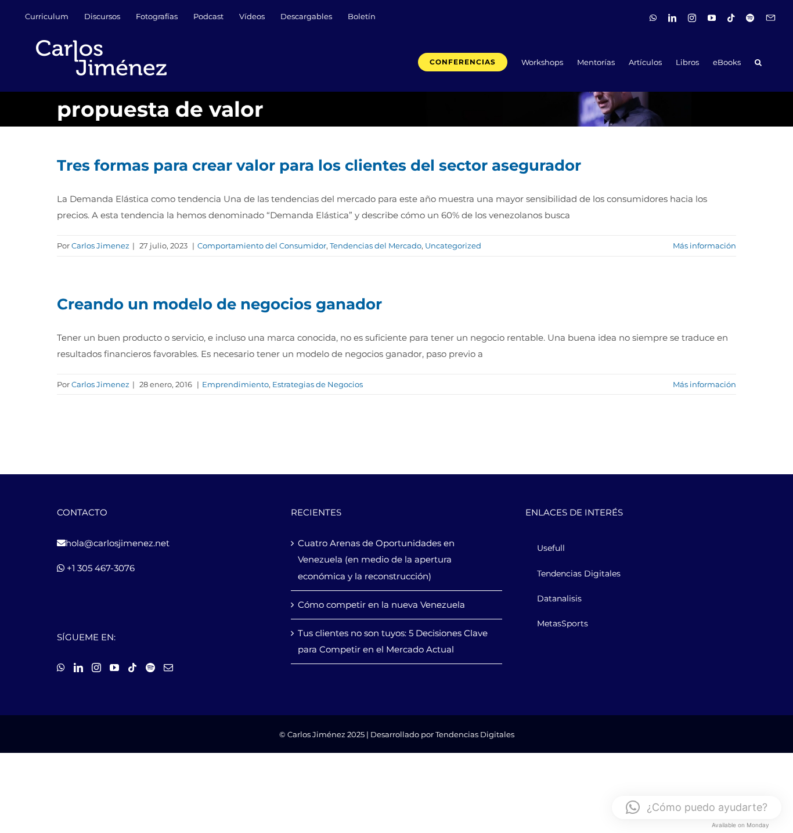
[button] (758, 61)
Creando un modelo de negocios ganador (219, 304)
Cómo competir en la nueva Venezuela (381, 604)
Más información (704, 245)
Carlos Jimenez (100, 245)
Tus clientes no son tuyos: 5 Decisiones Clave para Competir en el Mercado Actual (393, 641)
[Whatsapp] (61, 667)
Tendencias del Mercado (375, 245)
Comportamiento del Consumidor (261, 245)
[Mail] (168, 667)
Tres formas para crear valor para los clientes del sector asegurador (319, 165)
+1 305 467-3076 (99, 568)
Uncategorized (453, 245)
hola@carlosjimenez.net (118, 543)
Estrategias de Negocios (317, 384)
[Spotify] (150, 667)
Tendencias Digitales (474, 734)
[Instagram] (96, 667)
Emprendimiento (235, 384)
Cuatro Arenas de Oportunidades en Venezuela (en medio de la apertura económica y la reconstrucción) (376, 559)
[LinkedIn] (78, 667)
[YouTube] (114, 667)
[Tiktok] (132, 667)
